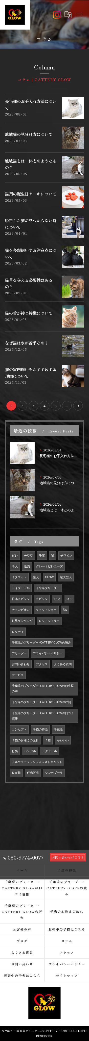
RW (65, 609)
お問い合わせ (21, 664)
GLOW (49, 577)
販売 (27, 566)
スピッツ (42, 599)
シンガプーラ (54, 773)
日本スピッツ (21, 599)
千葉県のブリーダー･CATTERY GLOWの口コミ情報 (43, 715)
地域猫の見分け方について (28, 134)
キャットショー (46, 609)
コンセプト (19, 729)
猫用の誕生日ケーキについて (30, 194)
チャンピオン (21, 609)
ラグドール (49, 751)
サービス (18, 675)
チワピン (66, 555)
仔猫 (15, 751)
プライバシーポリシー (48, 653)
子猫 (48, 740)
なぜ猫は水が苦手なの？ (26, 343)
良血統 (16, 773)
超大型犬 (66, 577)
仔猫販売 (33, 773)
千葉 (42, 555)
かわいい (63, 740)
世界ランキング (22, 621)
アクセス (42, 664)
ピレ (15, 555)
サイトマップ (67, 975)
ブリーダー (19, 653)
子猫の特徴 (40, 729)
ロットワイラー (49, 621)
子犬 (15, 566)
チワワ (28, 555)
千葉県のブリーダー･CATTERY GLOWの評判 (41, 702)
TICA (57, 599)
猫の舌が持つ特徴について (28, 313)
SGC (69, 599)
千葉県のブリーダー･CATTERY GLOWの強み (41, 642)
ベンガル (30, 751)
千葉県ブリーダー (48, 588)
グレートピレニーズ (49, 566)
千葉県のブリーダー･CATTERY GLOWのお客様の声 (43, 688)
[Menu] (79, 14)
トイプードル (21, 588)
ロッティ (18, 631)
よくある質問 (63, 664)
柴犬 (36, 577)
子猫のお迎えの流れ (25, 740)
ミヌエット (19, 577)
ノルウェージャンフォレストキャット (37, 762)
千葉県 (58, 729)
